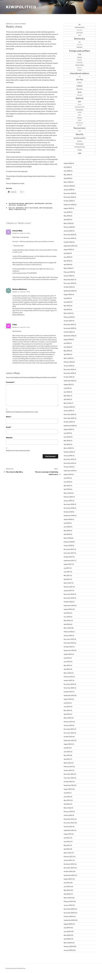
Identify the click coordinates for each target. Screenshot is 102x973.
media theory (79, 95)
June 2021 (67, 392)
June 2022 (67, 347)
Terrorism (79, 141)
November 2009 (69, 913)
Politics (12, 205)
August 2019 (68, 474)
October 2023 (68, 287)
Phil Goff (80, 112)
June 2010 (67, 886)
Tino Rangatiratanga (79, 147)
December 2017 (69, 549)
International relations (79, 73)
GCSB (79, 54)
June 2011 (67, 841)
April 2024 (67, 264)
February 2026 (68, 186)
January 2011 (68, 860)
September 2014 (69, 695)
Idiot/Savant (79, 67)
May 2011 (67, 845)
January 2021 (68, 410)
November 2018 (69, 508)
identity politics (79, 65)
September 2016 (69, 605)
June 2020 (67, 437)
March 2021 (67, 403)
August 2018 (68, 519)
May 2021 (67, 396)
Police (79, 115)
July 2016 (67, 613)
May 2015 (67, 665)
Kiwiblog (79, 82)
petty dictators (32, 208)
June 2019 (67, 482)
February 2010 (68, 901)
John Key (79, 79)
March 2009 (68, 943)
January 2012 (68, 815)
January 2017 (68, 590)
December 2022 (69, 324)
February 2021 (68, 407)
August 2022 (68, 339)
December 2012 (69, 774)
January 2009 (68, 950)
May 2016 (67, 620)
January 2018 (68, 545)
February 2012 (68, 811)
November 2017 (69, 553)
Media (79, 92)
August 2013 (68, 744)
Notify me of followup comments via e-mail (22, 412)
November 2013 (69, 733)
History (49, 203)
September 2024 (69, 246)
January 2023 (68, 321)
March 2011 (67, 853)
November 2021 (69, 373)
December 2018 (69, 504)
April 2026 (67, 178)
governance (40, 203)
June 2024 (67, 257)
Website (9, 438)
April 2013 (67, 759)
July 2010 (67, 883)
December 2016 (69, 594)
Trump (79, 150)
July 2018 (67, 523)
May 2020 (67, 440)
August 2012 (68, 789)
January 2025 (68, 231)
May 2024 (67, 261)
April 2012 (67, 804)
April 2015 (67, 669)
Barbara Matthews (19, 289)
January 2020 (68, 455)
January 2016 (68, 635)
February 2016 (68, 632)
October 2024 (68, 242)
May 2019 (67, 485)
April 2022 (67, 354)
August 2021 (68, 384)
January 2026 (68, 189)
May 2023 (67, 306)
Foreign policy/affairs (79, 51)
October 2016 (68, 602)
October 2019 (68, 467)
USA (79, 153)
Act (79, 24)
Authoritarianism (16, 203)
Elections (79, 47)
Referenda (79, 125)
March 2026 (68, 182)
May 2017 (67, 575)
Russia (79, 131)
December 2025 (69, 193)
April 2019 (67, 489)
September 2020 (69, 425)
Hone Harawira (79, 62)
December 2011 (69, 819)
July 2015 (67, 658)
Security (79, 134)
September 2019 (69, 470)
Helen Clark (79, 60)
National (79, 98)
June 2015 (67, 661)
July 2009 (67, 928)
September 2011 (69, 830)
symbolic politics (79, 138)
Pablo (23, 23)
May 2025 (67, 216)
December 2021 (69, 369)
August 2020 (68, 429)
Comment (10, 382)
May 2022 (67, 351)
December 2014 (69, 684)
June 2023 (67, 302)
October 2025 (68, 201)
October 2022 (68, 332)
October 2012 (68, 781)
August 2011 (68, 834)
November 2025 (69, 197)
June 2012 (67, 796)
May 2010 (67, 890)
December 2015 (69, 639)
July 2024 (67, 253)
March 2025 (68, 223)
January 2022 (68, 366)
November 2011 (69, 823)
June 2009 (67, 931)
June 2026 (67, 171)
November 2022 (69, 328)
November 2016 (69, 598)
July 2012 (67, 793)
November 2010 (69, 868)
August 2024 (68, 249)
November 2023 (69, 283)
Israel (80, 76)
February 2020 (68, 452)
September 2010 (69, 875)
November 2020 (69, 418)
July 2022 (67, 343)
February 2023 (68, 317)
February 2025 (68, 227)
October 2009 (68, 916)
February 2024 (68, 272)
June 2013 (67, 751)
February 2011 (68, 856)
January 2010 (68, 905)
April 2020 (67, 444)
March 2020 (68, 448)
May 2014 (67, 710)
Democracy (29, 203)
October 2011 (68, 826)
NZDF (79, 101)
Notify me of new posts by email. (18, 451)
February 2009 (68, 946)
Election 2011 (79, 44)
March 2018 (68, 538)
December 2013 (69, 729)
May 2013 (67, 755)
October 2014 (68, 692)
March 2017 (67, 583)
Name (9, 417)
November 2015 (69, 643)
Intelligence (79, 70)
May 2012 (67, 800)
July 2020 (67, 433)
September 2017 (69, 560)
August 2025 (68, 208)
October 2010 (68, 871)
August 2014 (68, 699)
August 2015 (68, 654)
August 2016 (68, 609)
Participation (79, 110)
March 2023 (68, 313)
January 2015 (68, 680)
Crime (79, 35)
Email (8, 427)
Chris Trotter (79, 32)
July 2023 (67, 298)
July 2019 (67, 478)
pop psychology (45, 208)
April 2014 (67, 714)
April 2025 (67, 219)
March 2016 (68, 628)
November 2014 (69, 688)
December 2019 (69, 459)
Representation (80, 128)
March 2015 (68, 673)
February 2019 (68, 497)
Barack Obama (79, 30)
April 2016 (67, 624)
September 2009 (69, 920)
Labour (79, 86)
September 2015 (69, 650)
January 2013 (68, 770)
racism (79, 120)
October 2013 (68, 736)
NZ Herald (79, 104)
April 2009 (67, 939)
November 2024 (69, 238)
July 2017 (67, 568)
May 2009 (67, 935)
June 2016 (67, 617)
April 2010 (67, 894)
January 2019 (68, 500)
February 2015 (68, 676)
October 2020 (68, 422)
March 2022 (68, 358)
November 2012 (69, 778)
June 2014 (67, 706)
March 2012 (67, 808)
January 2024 (68, 276)
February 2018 (68, 542)
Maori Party (79, 89)
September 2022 (69, 335)
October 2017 (68, 557)
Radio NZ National (79, 122)
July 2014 (67, 703)
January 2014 (68, 725)
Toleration (21, 205)
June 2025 (67, 212)
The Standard (79, 144)
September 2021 (69, 380)
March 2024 (68, 268)
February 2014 (68, 721)
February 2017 (68, 587)
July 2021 (67, 388)
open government (79, 107)
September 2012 (69, 785)
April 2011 (67, 849)
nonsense (20, 208)
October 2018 (68, 512)
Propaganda (79, 117)
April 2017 (67, 579)
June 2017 (67, 572)
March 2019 (68, 493)
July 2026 (67, 167)
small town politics (17, 209)
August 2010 (68, 879)
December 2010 (69, 864)
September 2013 (69, 740)
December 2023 (69, 279)
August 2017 (68, 564)
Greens (79, 57)
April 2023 (67, 309)
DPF (80, 42)
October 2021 (68, 377)
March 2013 (68, 763)
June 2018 (67, 527)
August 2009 (68, 924)
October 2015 (68, 647)
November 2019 (69, 463)
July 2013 (67, 748)
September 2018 (69, 515)
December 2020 (69, 414)
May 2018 (67, 530)
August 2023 (68, 294)
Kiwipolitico (21, 7)
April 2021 (67, 399)
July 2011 (67, 838)
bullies (12, 208)
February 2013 (68, 766)
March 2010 (68, 898)
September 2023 (69, 291)
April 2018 (67, 534)
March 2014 (68, 718)
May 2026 (67, 174)
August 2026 (68, 163)
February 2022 (68, 362)
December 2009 (69, 909)
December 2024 (69, 234)
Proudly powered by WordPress (15, 968)
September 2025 (69, 204)
